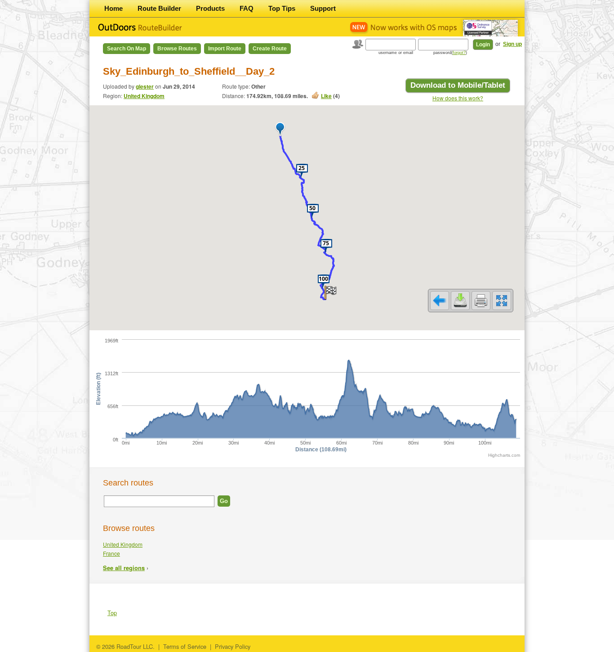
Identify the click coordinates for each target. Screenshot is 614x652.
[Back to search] (439, 300)
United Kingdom (144, 96)
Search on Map (126, 48)
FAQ (247, 8)
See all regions (124, 568)
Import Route (224, 48)
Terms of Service (184, 646)
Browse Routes (177, 48)
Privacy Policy (232, 646)
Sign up (512, 44)
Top (112, 612)
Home (113, 8)
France (111, 553)
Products (210, 8)
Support (323, 8)
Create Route (270, 48)
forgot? (459, 52)
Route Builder (159, 8)
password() (450, 52)
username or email (395, 52)
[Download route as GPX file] (460, 300)
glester (145, 86)
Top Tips (281, 8)
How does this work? (457, 98)
